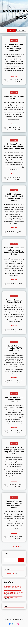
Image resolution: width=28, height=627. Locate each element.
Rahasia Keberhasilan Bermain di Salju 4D (14, 301)
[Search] (21, 559)
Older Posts (19, 546)
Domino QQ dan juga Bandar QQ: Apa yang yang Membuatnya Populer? (14, 504)
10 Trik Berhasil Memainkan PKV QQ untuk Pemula (14, 348)
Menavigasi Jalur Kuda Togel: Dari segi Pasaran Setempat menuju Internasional (14, 47)
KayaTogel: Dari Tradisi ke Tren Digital (14, 97)
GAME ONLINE (14, 40)
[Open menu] (3, 30)
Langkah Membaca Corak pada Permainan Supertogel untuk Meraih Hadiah (14, 251)
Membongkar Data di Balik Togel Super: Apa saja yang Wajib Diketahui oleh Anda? (14, 450)
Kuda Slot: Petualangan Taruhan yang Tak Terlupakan (14, 399)
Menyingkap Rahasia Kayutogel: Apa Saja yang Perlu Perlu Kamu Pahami (14, 146)
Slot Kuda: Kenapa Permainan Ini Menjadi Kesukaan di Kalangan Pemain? (14, 197)
